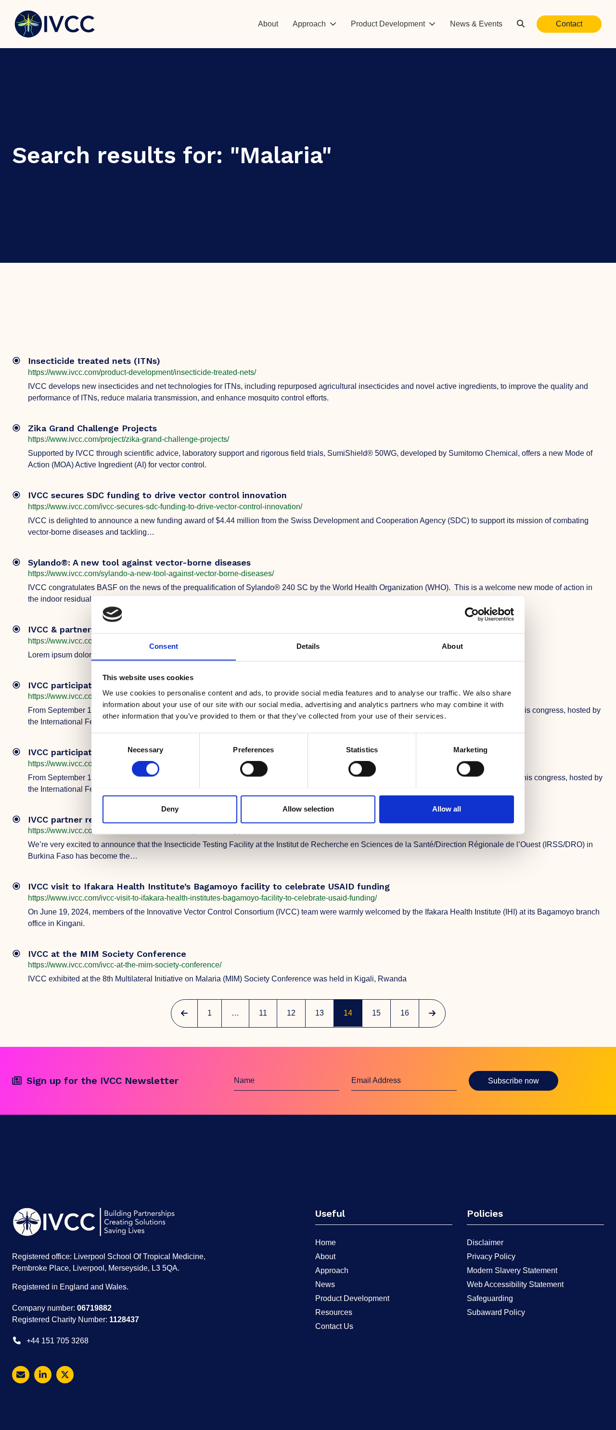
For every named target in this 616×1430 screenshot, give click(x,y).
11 (267, 1012)
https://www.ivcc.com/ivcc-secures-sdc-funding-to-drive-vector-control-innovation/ (165, 506)
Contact (569, 24)
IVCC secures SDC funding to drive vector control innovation (157, 495)
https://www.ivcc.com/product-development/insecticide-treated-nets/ (142, 372)
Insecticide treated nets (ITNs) (94, 361)
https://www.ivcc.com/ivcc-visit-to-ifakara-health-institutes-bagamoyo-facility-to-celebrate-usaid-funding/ (202, 898)
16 (409, 1012)
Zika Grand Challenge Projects (92, 428)
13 (324, 1012)
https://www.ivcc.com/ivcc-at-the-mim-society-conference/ (124, 965)
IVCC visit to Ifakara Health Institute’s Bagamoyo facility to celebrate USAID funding (209, 886)
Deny (170, 809)
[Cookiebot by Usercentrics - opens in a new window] (472, 614)
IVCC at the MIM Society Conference (107, 954)
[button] (521, 24)
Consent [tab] (163, 646)
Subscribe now (513, 1081)
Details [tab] (308, 646)
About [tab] (452, 646)
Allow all (446, 809)
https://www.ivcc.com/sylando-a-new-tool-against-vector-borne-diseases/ (151, 573)
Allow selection (308, 809)
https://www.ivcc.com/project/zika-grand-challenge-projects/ (128, 439)
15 (381, 1012)
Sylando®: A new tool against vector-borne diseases (139, 562)
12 (295, 1012)
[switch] (254, 768)
